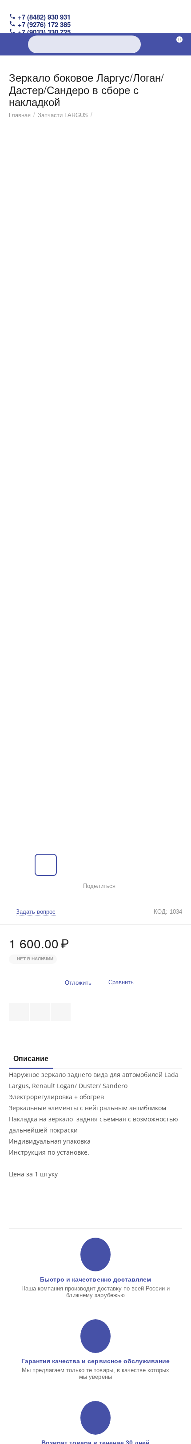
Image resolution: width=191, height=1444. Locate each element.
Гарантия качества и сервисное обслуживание (95, 1361)
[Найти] (132, 44)
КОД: (160, 911)
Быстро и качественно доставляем (95, 1279)
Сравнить (121, 982)
